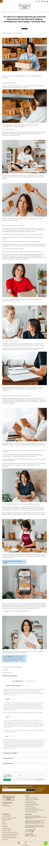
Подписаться (30, 789)
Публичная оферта (6, 830)
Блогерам (4, 825)
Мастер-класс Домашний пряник (9, 832)
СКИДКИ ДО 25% (29, 801)
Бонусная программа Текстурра (9, 817)
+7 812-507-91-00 (7, 802)
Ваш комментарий (8, 763)
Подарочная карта (6, 816)
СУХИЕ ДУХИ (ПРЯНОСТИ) (31, 808)
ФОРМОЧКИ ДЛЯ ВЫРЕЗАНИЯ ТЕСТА (34, 810)
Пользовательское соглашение (9, 835)
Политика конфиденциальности (9, 837)
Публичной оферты (39, 779)
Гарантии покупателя (7, 828)
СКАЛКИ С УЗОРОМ (30, 806)
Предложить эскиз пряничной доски (10, 834)
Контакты (4, 823)
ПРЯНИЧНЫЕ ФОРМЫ (30, 802)
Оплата (3, 821)
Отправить (7, 779)
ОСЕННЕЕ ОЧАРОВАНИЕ (31, 797)
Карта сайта (5, 839)
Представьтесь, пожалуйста (10, 753)
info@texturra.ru (7, 805)
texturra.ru (10, 656)
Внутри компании (24, 30)
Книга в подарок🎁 (6, 819)
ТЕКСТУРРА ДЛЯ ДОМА (31, 811)
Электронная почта (8, 758)
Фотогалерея (5, 826)
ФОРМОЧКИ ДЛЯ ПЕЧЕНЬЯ (32, 804)
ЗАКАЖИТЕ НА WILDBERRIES (32, 799)
